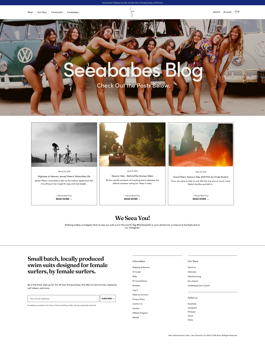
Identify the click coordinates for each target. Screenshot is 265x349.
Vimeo (190, 319)
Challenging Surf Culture (199, 285)
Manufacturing (194, 276)
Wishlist (135, 317)
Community (57, 12)
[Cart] (236, 12)
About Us (192, 267)
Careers (136, 308)
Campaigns (73, 12)
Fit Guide (136, 271)
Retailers (136, 285)
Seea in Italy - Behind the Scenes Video (132, 175)
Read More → (64, 198)
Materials (192, 271)
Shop (30, 12)
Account (227, 11)
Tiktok (190, 315)
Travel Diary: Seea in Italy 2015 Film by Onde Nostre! (200, 176)
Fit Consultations (139, 281)
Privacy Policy (138, 299)
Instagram (192, 307)
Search (216, 11)
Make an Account (140, 294)
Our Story (42, 12)
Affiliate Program (140, 313)
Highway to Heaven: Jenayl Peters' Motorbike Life (64, 176)
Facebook (192, 303)
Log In (135, 290)
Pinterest (192, 311)
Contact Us (137, 303)
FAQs (134, 276)
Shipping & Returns (140, 267)
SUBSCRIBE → (108, 298)
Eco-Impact (193, 281)
